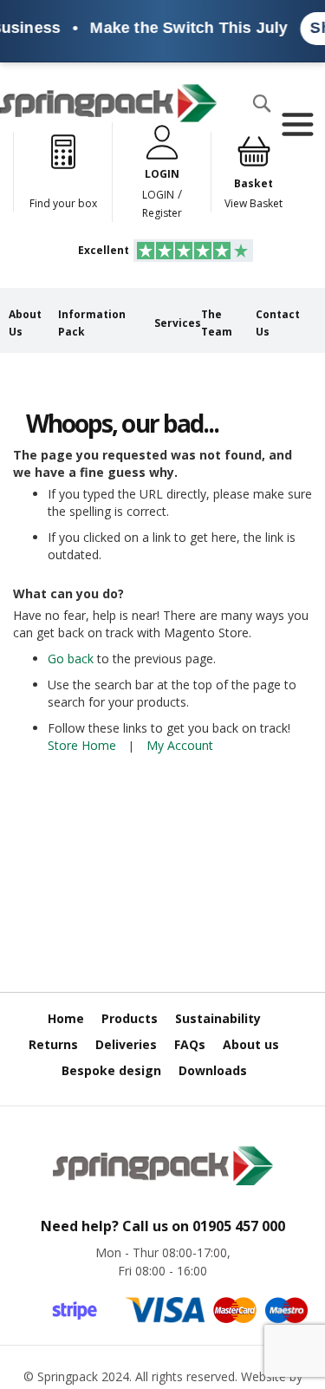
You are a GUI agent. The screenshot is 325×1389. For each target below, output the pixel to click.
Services (177, 323)
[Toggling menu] (296, 125)
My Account (179, 745)
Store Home (82, 745)
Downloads (213, 1070)
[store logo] (108, 103)
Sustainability (218, 1018)
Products (129, 1018)
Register (162, 212)
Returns (53, 1044)
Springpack (67, 1376)
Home (66, 1018)
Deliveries (126, 1044)
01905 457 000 (238, 1226)
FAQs (189, 1044)
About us (251, 1044)
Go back (71, 658)
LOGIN (158, 194)
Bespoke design (111, 1070)
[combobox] (70, 138)
